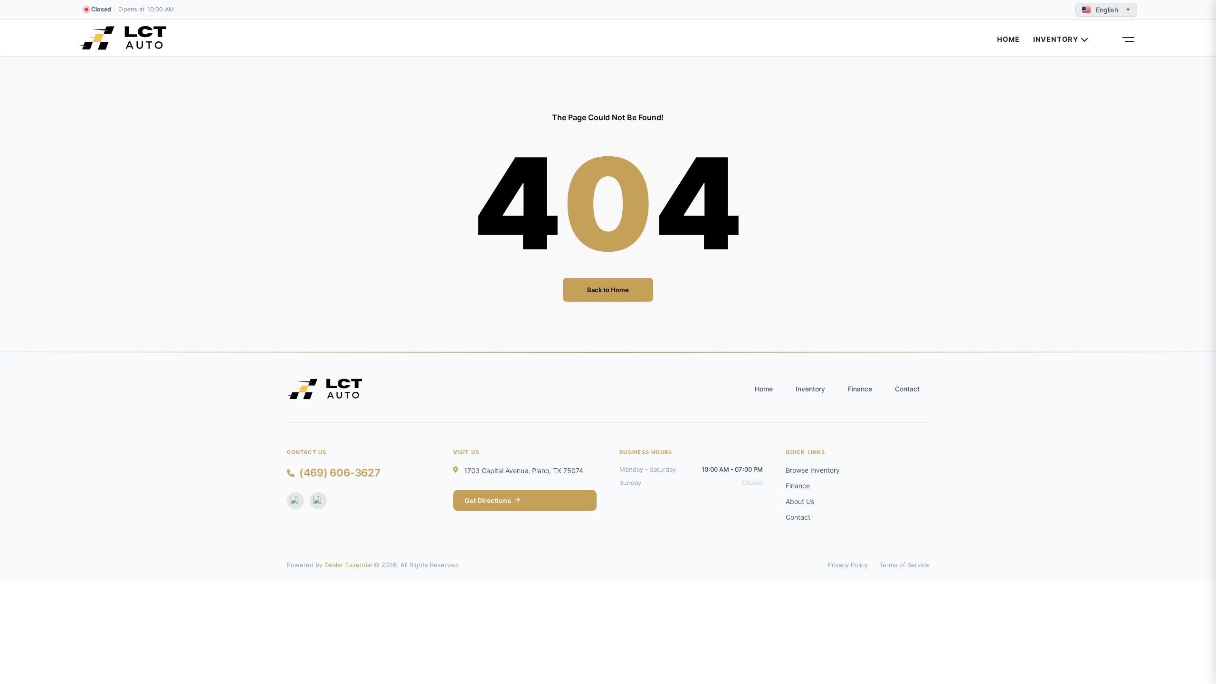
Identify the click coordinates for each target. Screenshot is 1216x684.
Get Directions (488, 500)
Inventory (1056, 39)
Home (1008, 39)
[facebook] (295, 500)
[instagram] (318, 500)
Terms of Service (904, 565)
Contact (907, 389)
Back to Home (608, 290)
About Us (800, 501)
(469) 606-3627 (339, 472)
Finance (860, 389)
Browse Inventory (813, 470)
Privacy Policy (848, 565)
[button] (1128, 32)
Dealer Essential (348, 565)
